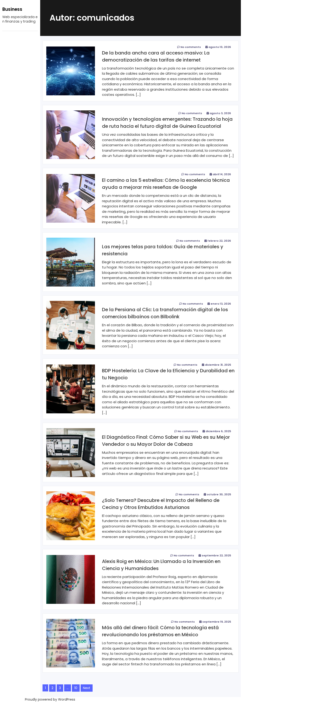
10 (75, 688)
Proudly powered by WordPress (50, 699)
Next (86, 688)
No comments (190, 47)
